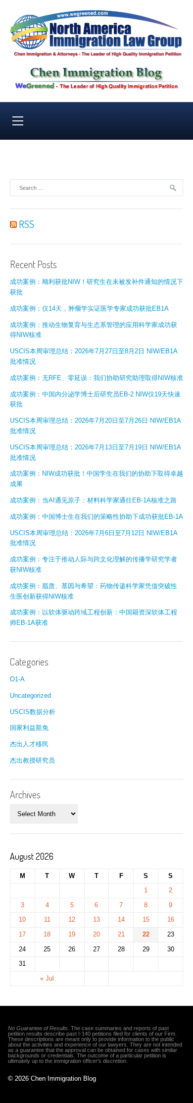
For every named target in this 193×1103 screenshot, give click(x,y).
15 (146, 919)
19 (71, 934)
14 (121, 919)
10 (22, 919)
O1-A (17, 679)
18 (47, 934)
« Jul (47, 978)
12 (71, 919)
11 (47, 919)
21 (121, 934)
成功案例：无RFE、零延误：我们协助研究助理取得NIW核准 (96, 378)
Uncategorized (30, 695)
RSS (25, 224)
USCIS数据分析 (32, 712)
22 (146, 934)
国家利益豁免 (29, 727)
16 (170, 919)
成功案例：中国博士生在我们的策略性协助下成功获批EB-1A (96, 516)
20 (96, 934)
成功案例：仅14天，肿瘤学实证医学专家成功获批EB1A (89, 308)
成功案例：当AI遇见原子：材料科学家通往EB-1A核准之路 (93, 500)
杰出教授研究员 (32, 760)
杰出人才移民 (29, 744)
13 (96, 919)
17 (22, 934)
